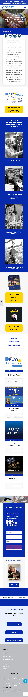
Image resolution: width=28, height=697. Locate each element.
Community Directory (8, 3)
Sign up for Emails (14, 624)
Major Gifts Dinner (14, 409)
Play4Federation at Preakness (14, 375)
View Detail (18, 381)
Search (24, 3)
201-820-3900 (8, 1)
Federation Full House (14, 479)
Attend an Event (19, 1)
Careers (19, 3)
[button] (25, 681)
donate (14, 632)
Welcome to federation (14, 640)
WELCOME (14, 584)
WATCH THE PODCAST (14, 328)
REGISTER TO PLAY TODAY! (14, 109)
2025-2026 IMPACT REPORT (14, 297)
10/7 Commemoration (13, 444)
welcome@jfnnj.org (8, 659)
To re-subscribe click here (11, 523)
